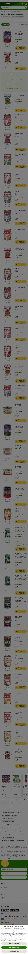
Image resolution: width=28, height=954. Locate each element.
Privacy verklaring (12, 940)
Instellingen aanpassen (14, 943)
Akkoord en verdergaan (14, 947)
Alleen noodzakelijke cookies (14, 951)
